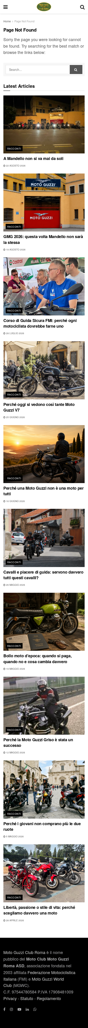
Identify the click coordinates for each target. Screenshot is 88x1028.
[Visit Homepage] (44, 6)
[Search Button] (82, 7)
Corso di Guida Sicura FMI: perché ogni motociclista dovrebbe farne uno (39, 323)
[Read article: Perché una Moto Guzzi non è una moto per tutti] (44, 454)
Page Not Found (24, 21)
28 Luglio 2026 (14, 333)
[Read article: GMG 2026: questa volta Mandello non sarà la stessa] (44, 203)
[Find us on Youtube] (19, 1009)
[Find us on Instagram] (11, 1009)
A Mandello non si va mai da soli (33, 158)
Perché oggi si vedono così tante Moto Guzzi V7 (39, 407)
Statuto (26, 998)
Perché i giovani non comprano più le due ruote (42, 826)
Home (7, 21)
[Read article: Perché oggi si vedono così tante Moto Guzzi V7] (44, 370)
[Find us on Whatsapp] (35, 1009)
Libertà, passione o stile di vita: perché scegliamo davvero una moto (39, 910)
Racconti (14, 148)
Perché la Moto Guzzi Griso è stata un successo (38, 742)
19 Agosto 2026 (15, 249)
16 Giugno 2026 (15, 501)
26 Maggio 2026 (15, 584)
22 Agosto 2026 (15, 165)
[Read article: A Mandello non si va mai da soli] (44, 124)
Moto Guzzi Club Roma (24, 952)
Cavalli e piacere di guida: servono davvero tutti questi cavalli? (43, 575)
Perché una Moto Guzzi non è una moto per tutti (43, 491)
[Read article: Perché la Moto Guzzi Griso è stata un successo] (44, 706)
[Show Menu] (5, 7)
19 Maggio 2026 (15, 668)
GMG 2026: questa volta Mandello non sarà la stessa (43, 239)
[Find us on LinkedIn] (27, 1009)
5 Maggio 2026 (14, 836)
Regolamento (49, 998)
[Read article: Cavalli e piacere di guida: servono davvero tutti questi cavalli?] (44, 538)
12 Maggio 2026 (15, 752)
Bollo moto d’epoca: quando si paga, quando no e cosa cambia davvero (37, 658)
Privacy (10, 998)
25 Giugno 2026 (15, 417)
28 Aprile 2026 (14, 920)
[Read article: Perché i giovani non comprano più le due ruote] (44, 789)
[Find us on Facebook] (4, 1009)
